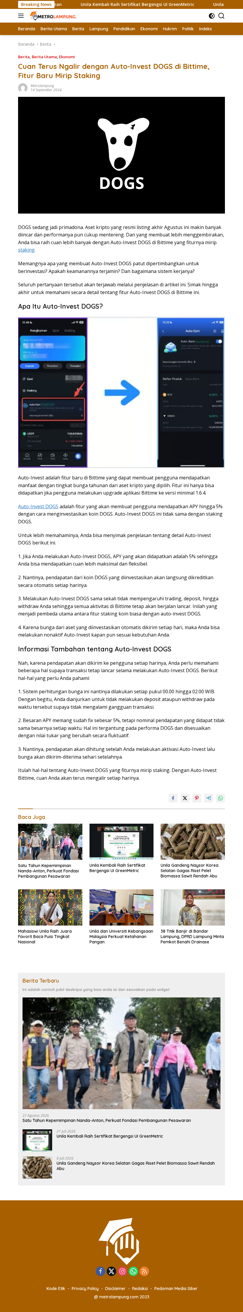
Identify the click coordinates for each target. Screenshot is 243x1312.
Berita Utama (44, 56)
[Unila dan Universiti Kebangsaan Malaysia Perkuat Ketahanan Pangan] (121, 907)
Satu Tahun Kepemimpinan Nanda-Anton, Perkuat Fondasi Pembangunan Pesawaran (48, 871)
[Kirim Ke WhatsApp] (220, 798)
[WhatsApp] (133, 1272)
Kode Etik (56, 1288)
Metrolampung (42, 85)
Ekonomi (67, 56)
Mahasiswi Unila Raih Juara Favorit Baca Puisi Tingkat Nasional (45, 937)
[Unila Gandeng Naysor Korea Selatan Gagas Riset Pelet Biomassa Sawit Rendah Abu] (193, 842)
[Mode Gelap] (211, 16)
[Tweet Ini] (184, 798)
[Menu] (22, 16)
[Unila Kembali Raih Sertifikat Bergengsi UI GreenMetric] (121, 842)
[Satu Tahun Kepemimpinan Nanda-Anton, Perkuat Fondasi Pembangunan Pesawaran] (50, 842)
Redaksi (140, 1288)
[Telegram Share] (208, 798)
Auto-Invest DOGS (38, 506)
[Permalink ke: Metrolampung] (23, 87)
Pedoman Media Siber (176, 1288)
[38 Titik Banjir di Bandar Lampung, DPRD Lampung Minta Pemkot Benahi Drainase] (193, 907)
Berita (24, 56)
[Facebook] (100, 1272)
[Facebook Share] (173, 798)
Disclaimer (115, 1288)
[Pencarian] (221, 16)
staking (26, 250)
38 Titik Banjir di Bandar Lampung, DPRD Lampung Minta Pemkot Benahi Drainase (192, 937)
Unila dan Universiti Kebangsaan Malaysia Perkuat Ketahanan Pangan (121, 937)
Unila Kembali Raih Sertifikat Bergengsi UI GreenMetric (112, 4)
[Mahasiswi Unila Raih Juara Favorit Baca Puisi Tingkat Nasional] (50, 907)
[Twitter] (111, 1272)
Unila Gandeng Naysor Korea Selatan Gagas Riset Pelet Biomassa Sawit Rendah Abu (189, 871)
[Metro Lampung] (53, 16)
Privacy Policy (85, 1288)
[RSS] (144, 1272)
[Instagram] (122, 1272)
